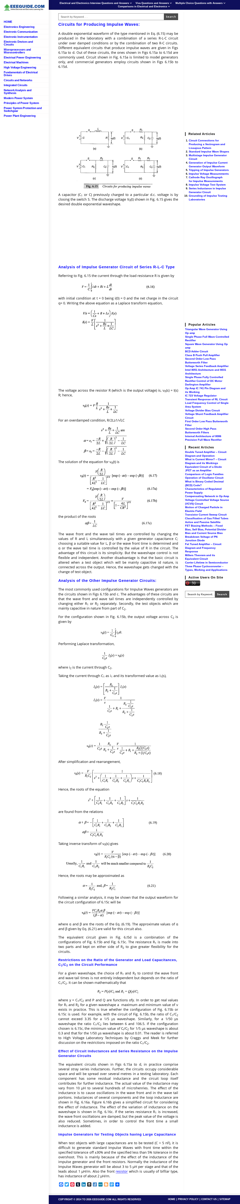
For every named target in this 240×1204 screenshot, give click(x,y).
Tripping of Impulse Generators (209, 169)
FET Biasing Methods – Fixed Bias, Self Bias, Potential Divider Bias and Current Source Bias (205, 529)
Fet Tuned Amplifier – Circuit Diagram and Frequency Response (203, 548)
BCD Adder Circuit (196, 351)
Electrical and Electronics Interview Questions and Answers (94, 3)
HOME (171, 1199)
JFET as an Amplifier (198, 470)
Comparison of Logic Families (204, 474)
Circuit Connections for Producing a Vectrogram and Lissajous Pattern (207, 144)
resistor (122, 1171)
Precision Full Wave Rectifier (203, 439)
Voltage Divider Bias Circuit (202, 410)
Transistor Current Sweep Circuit (206, 514)
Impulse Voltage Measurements (209, 173)
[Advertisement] (118, 99)
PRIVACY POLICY (188, 1199)
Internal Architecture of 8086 (203, 436)
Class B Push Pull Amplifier (202, 355)
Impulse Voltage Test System (207, 184)
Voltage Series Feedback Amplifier (207, 366)
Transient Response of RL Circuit (206, 399)
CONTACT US (209, 1199)
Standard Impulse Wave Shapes (209, 151)
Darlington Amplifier (198, 384)
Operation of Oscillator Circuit (204, 477)
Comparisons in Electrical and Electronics (142, 6)
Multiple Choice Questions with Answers (199, 3)
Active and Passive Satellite (202, 522)
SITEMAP (224, 1199)
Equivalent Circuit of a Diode (203, 466)
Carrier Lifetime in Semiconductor (206, 562)
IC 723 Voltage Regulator (201, 395)
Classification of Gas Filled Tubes (206, 518)
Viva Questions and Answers (152, 3)
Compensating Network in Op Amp (207, 496)
